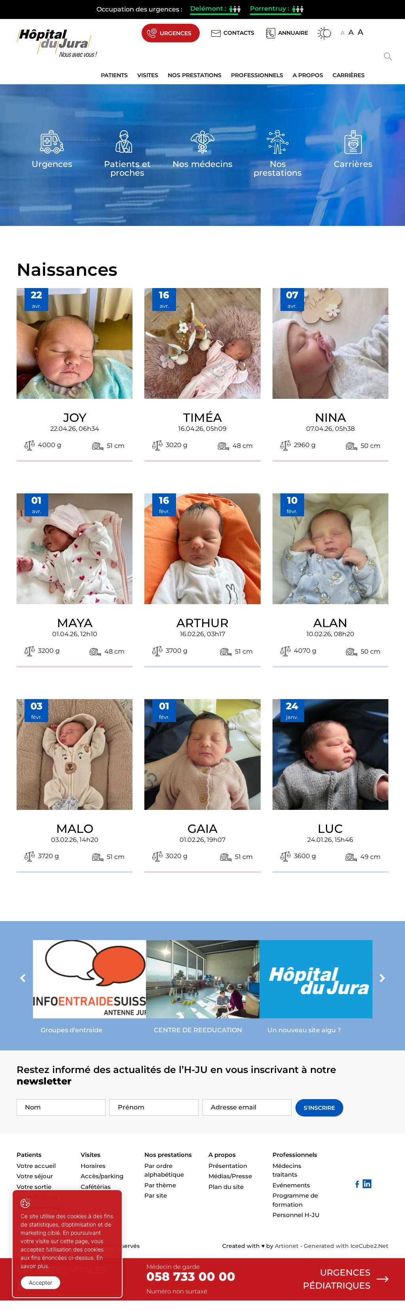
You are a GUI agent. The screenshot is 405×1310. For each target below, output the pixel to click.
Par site (155, 1195)
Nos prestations (194, 75)
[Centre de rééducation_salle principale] (202, 989)
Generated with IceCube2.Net (346, 1245)
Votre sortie (34, 1187)
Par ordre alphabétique (164, 1170)
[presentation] (22, 979)
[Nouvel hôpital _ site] (316, 989)
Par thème (160, 1185)
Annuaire (293, 32)
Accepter (40, 1282)
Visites (147, 75)
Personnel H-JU (296, 1215)
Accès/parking (102, 1176)
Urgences (175, 33)
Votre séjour (35, 1176)
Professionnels (257, 75)
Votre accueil (36, 1166)
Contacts (238, 32)
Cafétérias (96, 1187)
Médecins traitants (287, 1170)
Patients (114, 75)
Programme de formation (295, 1200)
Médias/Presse (230, 1176)
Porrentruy (275, 9)
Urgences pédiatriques (337, 1279)
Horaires (93, 1166)
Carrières (349, 75)
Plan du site (226, 1187)
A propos (308, 75)
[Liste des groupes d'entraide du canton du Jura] (89, 989)
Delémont (214, 9)
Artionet (287, 1245)
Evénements (291, 1185)
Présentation (227, 1166)
